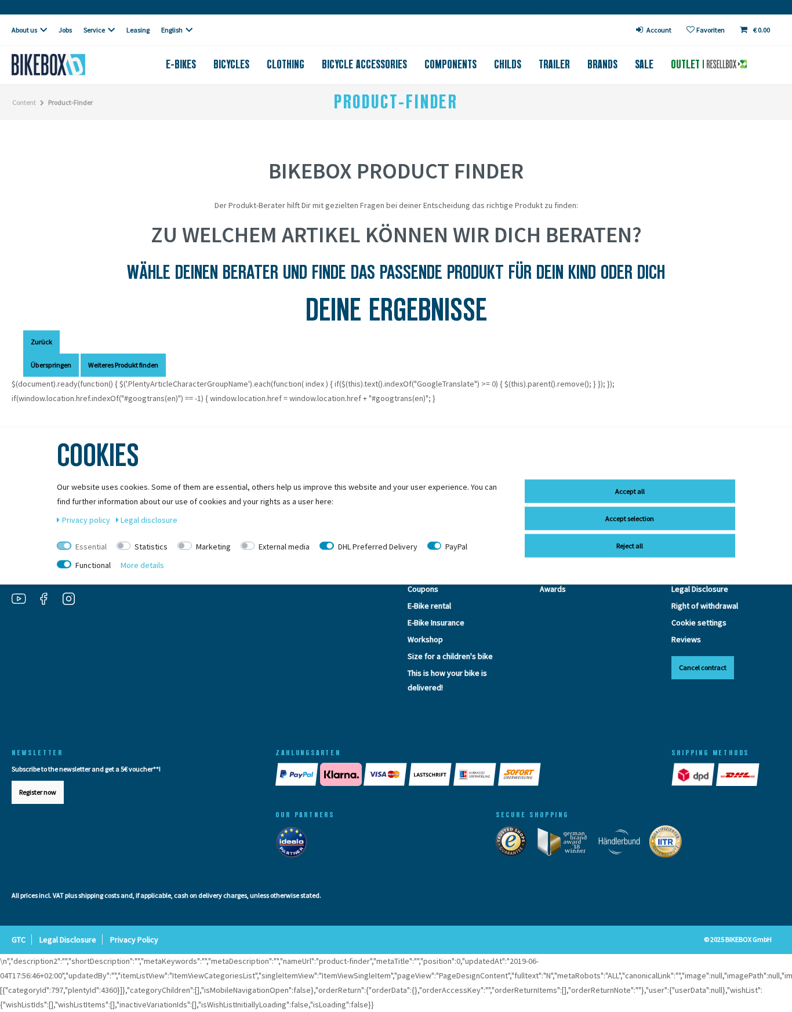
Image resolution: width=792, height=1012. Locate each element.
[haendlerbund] (623, 844)
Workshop (425, 639)
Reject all (629, 545)
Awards (553, 589)
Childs (507, 64)
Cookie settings (698, 622)
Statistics (151, 546)
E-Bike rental (429, 605)
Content (24, 102)
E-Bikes (181, 64)
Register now (37, 792)
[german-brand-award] (567, 844)
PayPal (456, 546)
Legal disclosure (149, 520)
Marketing (213, 546)
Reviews (686, 639)
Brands (602, 64)
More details (142, 565)
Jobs (65, 30)
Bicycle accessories (364, 64)
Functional (93, 565)
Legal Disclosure (699, 589)
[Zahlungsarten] (461, 774)
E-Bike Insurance (436, 622)
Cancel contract (702, 667)
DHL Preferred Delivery (377, 546)
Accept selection (629, 518)
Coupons (423, 589)
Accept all (630, 491)
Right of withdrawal (704, 605)
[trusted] (516, 844)
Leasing (138, 30)
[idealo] (294, 844)
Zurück (41, 341)
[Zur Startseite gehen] (66, 64)
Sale (644, 64)
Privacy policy (87, 520)
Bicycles (231, 64)
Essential (91, 546)
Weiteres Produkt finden (123, 365)
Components (450, 64)
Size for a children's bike (450, 656)
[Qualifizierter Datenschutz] (669, 844)
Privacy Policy (134, 939)
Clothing (285, 64)
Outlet (687, 64)
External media (284, 546)
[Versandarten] (716, 774)
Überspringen (51, 365)
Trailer (554, 64)
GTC (19, 939)
